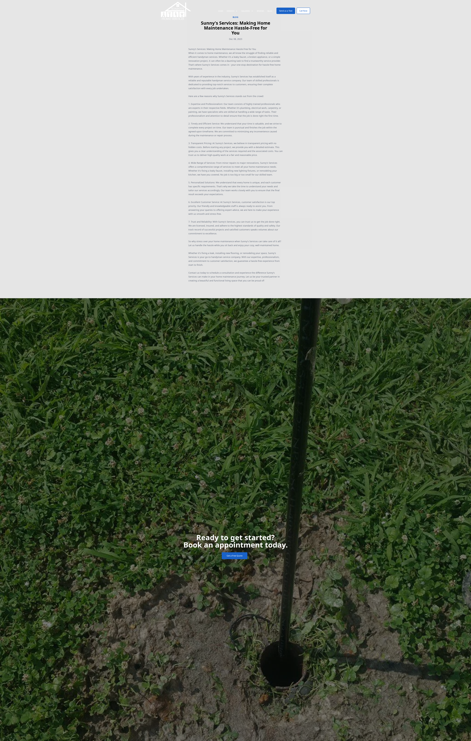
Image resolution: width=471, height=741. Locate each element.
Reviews (260, 11)
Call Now (303, 10)
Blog (270, 11)
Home (220, 11)
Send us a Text (285, 10)
